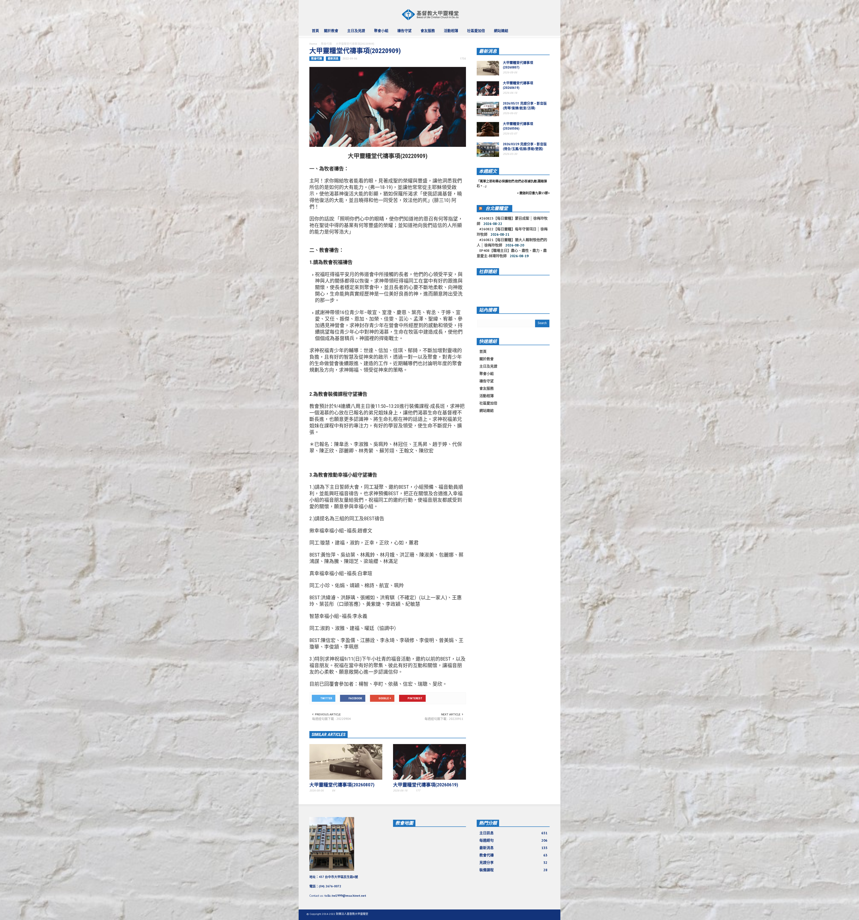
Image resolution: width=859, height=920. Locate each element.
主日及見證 (355, 33)
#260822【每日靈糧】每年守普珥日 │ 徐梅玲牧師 (512, 232)
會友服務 (426, 33)
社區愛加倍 (475, 33)
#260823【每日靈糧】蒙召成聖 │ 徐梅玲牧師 (512, 221)
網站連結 (499, 33)
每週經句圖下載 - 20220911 (444, 719)
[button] (545, 30)
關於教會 (329, 33)
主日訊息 (513, 833)
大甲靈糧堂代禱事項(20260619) (425, 784)
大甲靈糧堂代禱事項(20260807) (341, 784)
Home (313, 43)
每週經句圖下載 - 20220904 (331, 719)
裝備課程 (513, 870)
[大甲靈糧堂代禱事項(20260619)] (429, 762)
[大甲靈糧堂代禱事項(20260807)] (345, 762)
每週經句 (513, 840)
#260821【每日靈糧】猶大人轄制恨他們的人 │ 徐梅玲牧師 (512, 242)
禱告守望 (403, 33)
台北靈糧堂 (496, 208)
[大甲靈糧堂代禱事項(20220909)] (387, 107)
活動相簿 (449, 33)
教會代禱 (326, 43)
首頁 (315, 31)
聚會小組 (380, 33)
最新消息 (333, 58)
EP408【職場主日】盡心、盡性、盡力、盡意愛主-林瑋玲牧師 (512, 253)
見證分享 (513, 862)
